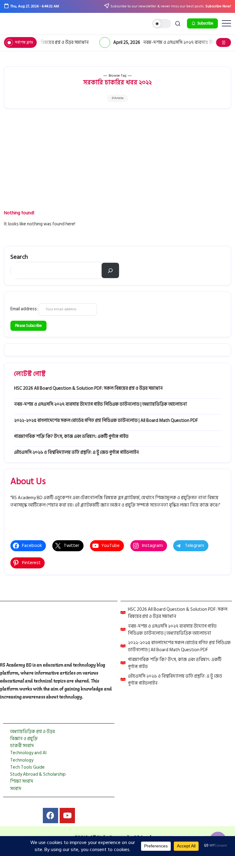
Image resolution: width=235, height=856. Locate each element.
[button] (161, 24)
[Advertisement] (117, 164)
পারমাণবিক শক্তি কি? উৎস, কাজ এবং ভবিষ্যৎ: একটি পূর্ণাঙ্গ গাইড (71, 436)
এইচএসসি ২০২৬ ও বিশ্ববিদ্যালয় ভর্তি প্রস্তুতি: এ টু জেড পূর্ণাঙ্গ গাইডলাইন (76, 452)
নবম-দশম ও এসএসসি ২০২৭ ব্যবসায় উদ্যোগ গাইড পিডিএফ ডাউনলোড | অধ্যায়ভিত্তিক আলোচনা (100, 404)
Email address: (24, 309)
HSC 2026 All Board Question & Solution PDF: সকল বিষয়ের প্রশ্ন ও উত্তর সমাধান (88, 388)
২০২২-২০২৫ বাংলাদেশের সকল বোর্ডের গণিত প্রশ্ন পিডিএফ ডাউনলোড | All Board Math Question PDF (106, 420)
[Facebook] (50, 815)
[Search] (110, 270)
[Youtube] (67, 815)
